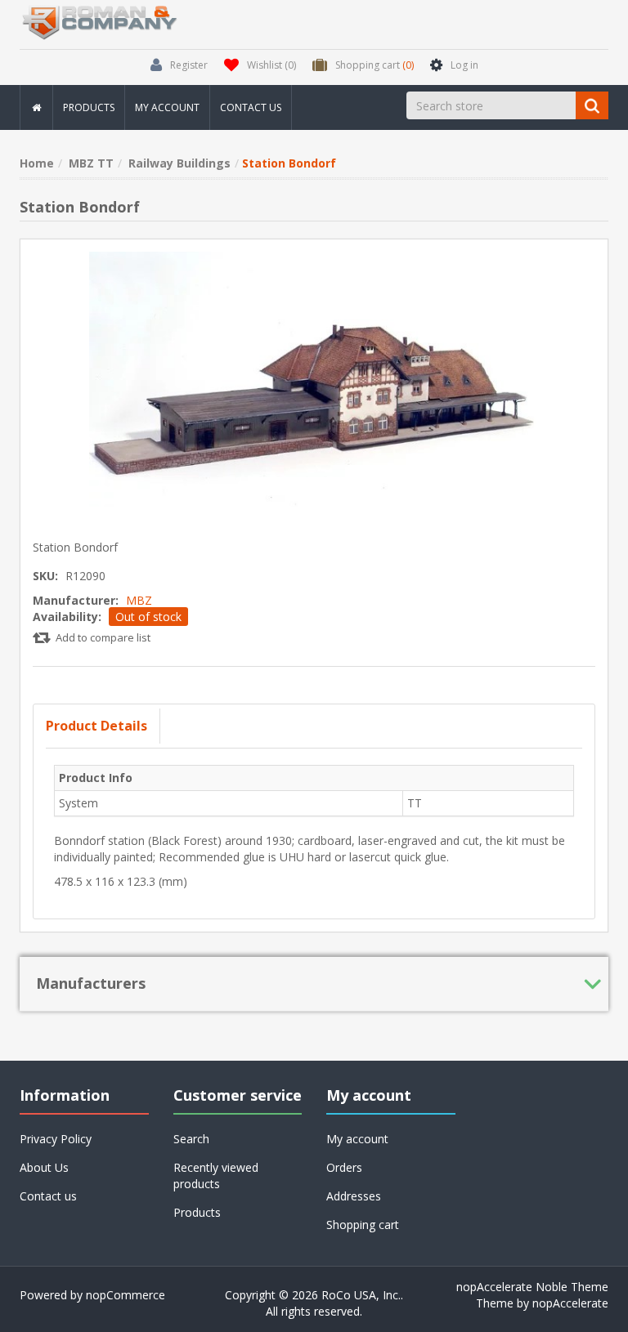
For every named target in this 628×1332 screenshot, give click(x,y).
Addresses (353, 1196)
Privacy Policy (56, 1139)
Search (191, 1139)
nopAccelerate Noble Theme (532, 1286)
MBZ (139, 600)
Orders (344, 1167)
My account (167, 107)
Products (88, 107)
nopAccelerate (570, 1303)
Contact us (250, 107)
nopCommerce (125, 1295)
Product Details (96, 726)
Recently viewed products (215, 1175)
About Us (44, 1167)
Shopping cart (362, 1224)
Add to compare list (103, 637)
